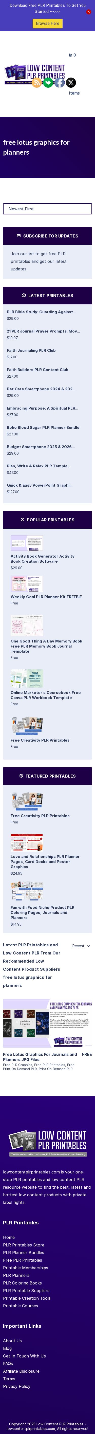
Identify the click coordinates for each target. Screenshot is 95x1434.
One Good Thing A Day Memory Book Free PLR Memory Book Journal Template (46, 646)
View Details (47, 1015)
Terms (9, 1378)
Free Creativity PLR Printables (40, 740)
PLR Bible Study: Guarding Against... (41, 311)
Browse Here (47, 23)
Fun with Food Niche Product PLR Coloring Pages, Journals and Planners (42, 912)
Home (9, 1237)
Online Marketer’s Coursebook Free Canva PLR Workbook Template (46, 695)
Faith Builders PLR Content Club (37, 369)
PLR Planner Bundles (23, 1252)
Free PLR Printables (49, 1065)
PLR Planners (16, 1275)
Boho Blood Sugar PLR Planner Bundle (43, 427)
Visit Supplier (47, 1030)
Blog (7, 1348)
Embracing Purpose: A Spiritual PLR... (42, 408)
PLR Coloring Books (22, 1282)
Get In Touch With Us (24, 1355)
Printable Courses (20, 1305)
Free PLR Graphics (17, 1065)
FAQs (8, 1363)
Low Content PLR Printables (59, 1424)
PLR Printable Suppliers (26, 1290)
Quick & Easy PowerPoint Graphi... (39, 485)
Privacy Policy (16, 1386)
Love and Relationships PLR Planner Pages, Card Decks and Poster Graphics (45, 861)
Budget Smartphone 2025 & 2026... (41, 446)
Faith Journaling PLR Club (31, 350)
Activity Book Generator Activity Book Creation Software (42, 559)
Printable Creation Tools (27, 1298)
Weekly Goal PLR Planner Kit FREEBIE (46, 596)
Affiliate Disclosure (21, 1371)
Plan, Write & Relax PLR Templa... (38, 466)
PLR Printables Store (23, 1244)
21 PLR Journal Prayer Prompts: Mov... (43, 331)
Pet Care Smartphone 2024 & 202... (41, 389)
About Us (12, 1340)
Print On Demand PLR (55, 1069)
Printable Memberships (25, 1267)
